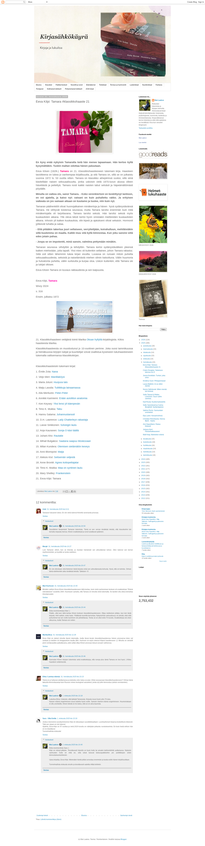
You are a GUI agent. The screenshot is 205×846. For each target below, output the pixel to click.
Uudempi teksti (42, 815)
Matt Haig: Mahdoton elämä (153, 435)
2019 (143, 475)
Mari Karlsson (48, 586)
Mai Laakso (53, 526)
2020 (143, 472)
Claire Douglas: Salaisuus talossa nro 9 (153, 371)
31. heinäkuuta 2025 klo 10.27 (59, 546)
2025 (143, 343)
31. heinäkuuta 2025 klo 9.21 (58, 509)
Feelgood (39, 89)
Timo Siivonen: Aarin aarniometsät (153, 511)
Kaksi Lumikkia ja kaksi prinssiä (152, 556)
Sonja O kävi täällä (68, 430)
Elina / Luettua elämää (51, 677)
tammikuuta (147, 455)
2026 (143, 340)
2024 (143, 459)
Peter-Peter (61, 393)
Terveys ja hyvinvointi (118, 85)
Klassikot (48, 85)
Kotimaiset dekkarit (54, 89)
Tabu (59, 409)
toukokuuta (147, 442)
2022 (143, 466)
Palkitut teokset (61, 85)
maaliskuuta (148, 449)
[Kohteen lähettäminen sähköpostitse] (64, 491)
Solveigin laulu (68, 425)
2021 (143, 469)
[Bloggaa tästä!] (66, 491)
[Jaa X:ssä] (69, 491)
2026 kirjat (90, 89)
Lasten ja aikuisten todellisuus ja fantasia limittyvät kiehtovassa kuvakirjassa (152, 546)
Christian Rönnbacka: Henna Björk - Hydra (154, 420)
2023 (143, 462)
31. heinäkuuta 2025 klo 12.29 (64, 635)
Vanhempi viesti (126, 815)
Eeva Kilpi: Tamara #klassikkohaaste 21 (152, 366)
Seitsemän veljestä (64, 457)
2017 (143, 482)
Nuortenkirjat (147, 85)
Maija (61, 451)
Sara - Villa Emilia (49, 718)
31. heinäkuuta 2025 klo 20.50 (73, 526)
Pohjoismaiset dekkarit (73, 89)
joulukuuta (147, 346)
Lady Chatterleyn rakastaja (73, 419)
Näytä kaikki (163, 561)
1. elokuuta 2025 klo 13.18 (72, 696)
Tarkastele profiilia (146, 128)
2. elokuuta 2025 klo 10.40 (72, 745)
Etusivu (39, 85)
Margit (45, 546)
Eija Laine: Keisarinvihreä (152, 416)
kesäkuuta (147, 439)
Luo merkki (142, 142)
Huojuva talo (61, 382)
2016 (143, 485)
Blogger (123, 839)
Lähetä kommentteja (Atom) (50, 819)
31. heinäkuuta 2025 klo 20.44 (73, 607)
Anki (44, 509)
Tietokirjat (102, 85)
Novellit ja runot (77, 85)
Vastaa (45, 516)
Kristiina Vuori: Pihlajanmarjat (154, 381)
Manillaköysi (58, 377)
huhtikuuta (147, 445)
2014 (143, 492)
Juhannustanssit (66, 414)
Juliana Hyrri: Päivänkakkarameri (151, 430)
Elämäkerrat (90, 85)
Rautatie (58, 435)
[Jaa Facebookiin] (72, 491)
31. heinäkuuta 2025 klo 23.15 (72, 677)
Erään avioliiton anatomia (73, 398)
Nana (55, 371)
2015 (143, 489)
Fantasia (159, 85)
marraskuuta (148, 349)
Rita (143, 554)
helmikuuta (147, 452)
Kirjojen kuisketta (149, 517)
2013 (143, 495)
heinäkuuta (147, 362)
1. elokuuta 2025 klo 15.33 (67, 718)
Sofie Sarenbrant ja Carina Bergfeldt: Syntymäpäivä (153, 406)
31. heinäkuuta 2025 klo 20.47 (73, 566)
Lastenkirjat (134, 85)
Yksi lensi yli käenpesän (66, 403)
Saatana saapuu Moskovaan (75, 441)
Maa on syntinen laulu (70, 467)
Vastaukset (49, 521)
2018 (143, 479)
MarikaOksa (47, 635)
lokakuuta (147, 352)
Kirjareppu (146, 509)
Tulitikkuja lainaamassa (67, 387)
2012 (143, 498)
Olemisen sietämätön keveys (74, 446)
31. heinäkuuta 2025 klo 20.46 (73, 656)
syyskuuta (147, 356)
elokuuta (146, 359)
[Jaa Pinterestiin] (74, 491)
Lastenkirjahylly (148, 542)
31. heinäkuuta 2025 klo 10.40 (66, 586)
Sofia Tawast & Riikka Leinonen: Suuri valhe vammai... (152, 397)
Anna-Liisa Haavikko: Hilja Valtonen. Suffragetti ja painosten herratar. (153, 521)
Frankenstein (63, 473)
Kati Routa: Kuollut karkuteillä (154, 402)
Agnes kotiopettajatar (67, 462)
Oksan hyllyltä (94, 339)
